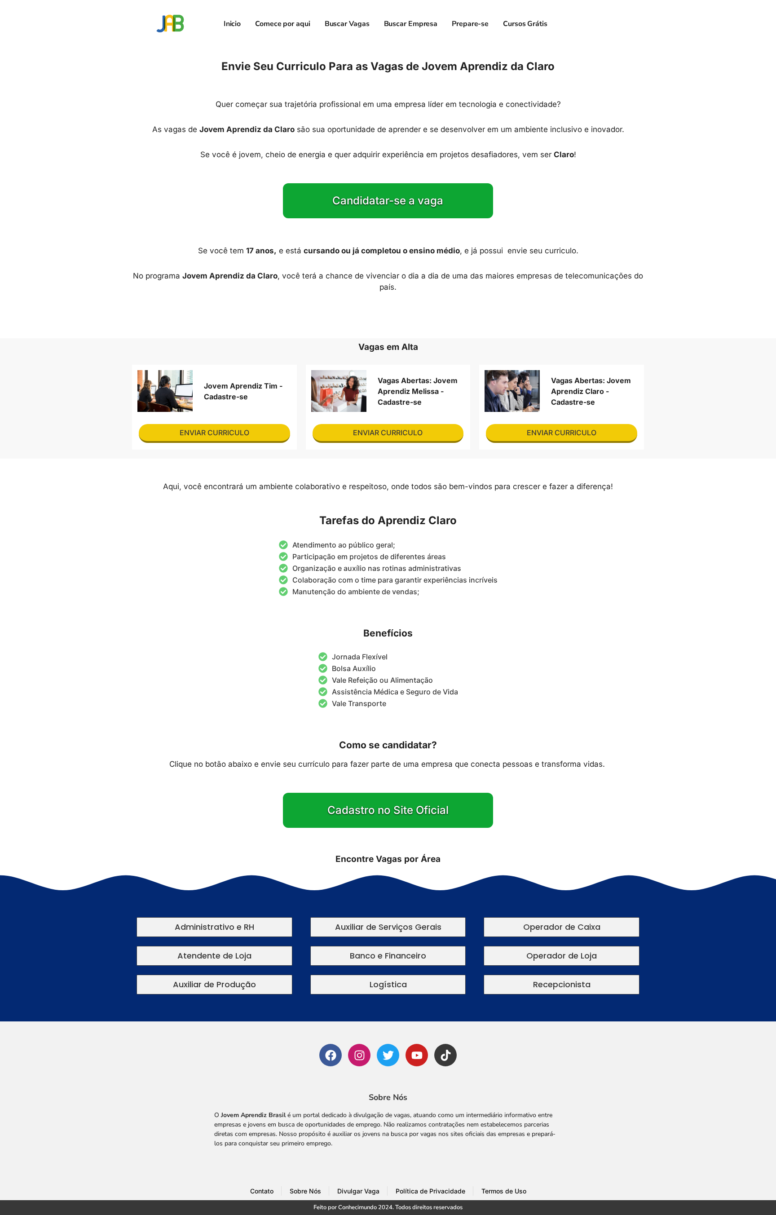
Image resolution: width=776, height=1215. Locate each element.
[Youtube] (417, 1055)
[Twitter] (388, 1055)
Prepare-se (470, 24)
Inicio (232, 24)
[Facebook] (330, 1055)
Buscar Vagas (347, 24)
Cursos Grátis (525, 24)
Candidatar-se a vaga (387, 200)
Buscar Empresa (411, 24)
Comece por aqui (282, 24)
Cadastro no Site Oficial (388, 810)
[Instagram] (359, 1055)
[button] (214, 927)
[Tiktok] (445, 1055)
